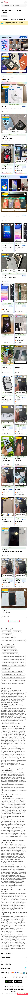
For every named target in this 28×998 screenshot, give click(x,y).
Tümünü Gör (23, 37)
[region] (14, 45)
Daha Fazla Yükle (14, 621)
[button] (2, 2)
